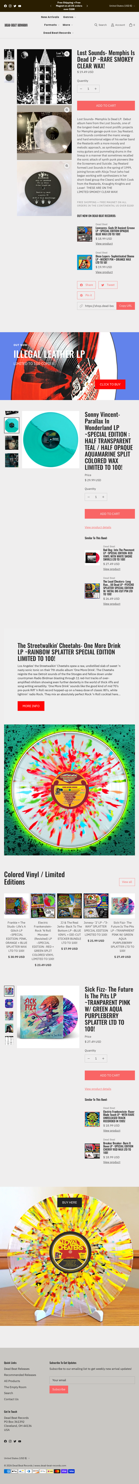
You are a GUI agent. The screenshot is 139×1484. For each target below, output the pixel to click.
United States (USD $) (120, 5)
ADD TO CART (106, 105)
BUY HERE (69, 1202)
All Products (12, 1381)
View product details (98, 527)
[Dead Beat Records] (16, 25)
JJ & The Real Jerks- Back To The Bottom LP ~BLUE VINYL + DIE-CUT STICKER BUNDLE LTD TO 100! (69, 933)
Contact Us (11, 1399)
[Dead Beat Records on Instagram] (10, 6)
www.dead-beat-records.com (50, 1465)
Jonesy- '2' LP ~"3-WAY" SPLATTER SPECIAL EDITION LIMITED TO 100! (96, 929)
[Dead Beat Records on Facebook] (5, 6)
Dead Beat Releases (16, 1369)
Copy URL (125, 306)
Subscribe (58, 1389)
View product (104, 243)
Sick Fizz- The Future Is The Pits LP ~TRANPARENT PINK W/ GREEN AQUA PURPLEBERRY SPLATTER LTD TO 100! (122, 937)
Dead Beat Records (22, 1465)
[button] (69, 17)
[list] (44, 132)
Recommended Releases (20, 1375)
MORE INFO (31, 706)
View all (127, 882)
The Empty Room (15, 1387)
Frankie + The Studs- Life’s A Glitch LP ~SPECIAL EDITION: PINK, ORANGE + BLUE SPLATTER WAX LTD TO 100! (16, 937)
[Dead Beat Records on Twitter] (15, 6)
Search (8, 1393)
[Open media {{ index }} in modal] (44, 76)
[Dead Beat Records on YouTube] (19, 6)
